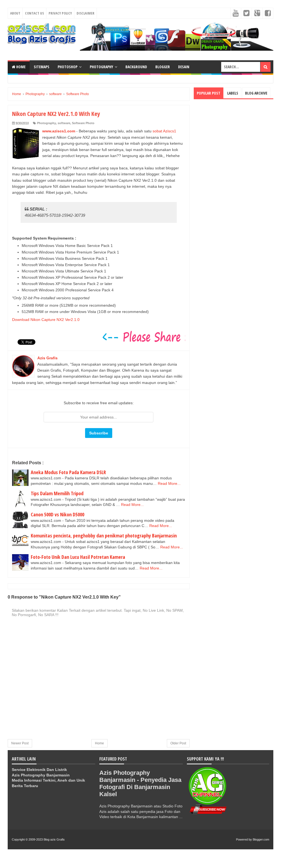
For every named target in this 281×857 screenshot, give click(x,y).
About (15, 13)
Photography (101, 66)
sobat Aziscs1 (164, 131)
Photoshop (67, 66)
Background (136, 66)
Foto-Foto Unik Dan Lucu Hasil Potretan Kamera (78, 557)
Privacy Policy (60, 13)
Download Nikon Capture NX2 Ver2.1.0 (46, 319)
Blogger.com (261, 839)
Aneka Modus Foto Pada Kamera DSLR (68, 472)
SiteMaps (41, 66)
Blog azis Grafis (54, 839)
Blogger (162, 66)
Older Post (178, 743)
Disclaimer (85, 13)
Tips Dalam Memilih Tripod (57, 493)
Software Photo (83, 123)
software (64, 123)
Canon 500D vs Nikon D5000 (57, 514)
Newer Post (20, 743)
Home (20, 66)
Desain (183, 66)
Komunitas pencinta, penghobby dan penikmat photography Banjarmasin (104, 535)
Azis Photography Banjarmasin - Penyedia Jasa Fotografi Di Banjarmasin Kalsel (140, 783)
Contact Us (34, 13)
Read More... (169, 483)
